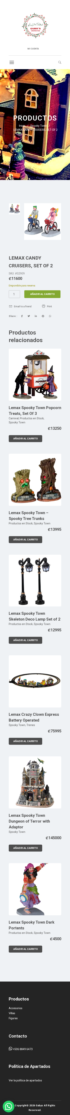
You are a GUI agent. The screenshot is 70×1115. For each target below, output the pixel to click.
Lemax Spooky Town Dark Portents (31, 925)
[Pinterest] (43, 316)
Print (49, 306)
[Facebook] (22, 316)
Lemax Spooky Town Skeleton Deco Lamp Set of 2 (34, 616)
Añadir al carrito (42, 294)
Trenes (30, 725)
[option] (14, 209)
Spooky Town (38, 125)
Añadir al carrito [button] (25, 438)
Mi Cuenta (33, 49)
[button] (8, 1106)
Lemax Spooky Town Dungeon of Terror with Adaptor (29, 821)
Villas (12, 1013)
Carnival (14, 418)
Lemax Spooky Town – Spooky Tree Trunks (28, 515)
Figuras (13, 1018)
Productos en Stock (32, 418)
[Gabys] (35, 26)
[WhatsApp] (50, 316)
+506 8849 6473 (22, 1049)
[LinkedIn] (36, 316)
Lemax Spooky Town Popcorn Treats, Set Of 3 (35, 410)
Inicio (22, 125)
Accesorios (15, 1008)
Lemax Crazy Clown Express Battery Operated (34, 717)
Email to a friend (23, 306)
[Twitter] (29, 316)
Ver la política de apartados (25, 1080)
